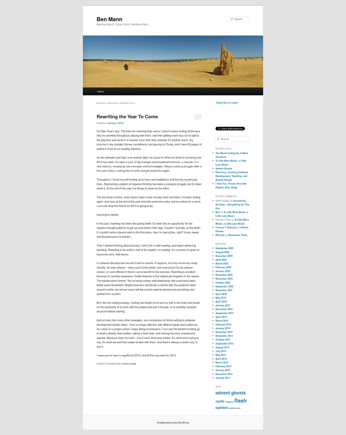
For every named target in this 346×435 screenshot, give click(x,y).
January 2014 (223, 328)
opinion (222, 407)
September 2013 (224, 343)
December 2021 (224, 290)
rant (238, 408)
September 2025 (224, 248)
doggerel (229, 401)
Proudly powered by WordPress (173, 422)
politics (232, 408)
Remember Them (237, 235)
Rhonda (220, 235)
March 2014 (222, 320)
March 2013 (222, 362)
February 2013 (223, 366)
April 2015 (221, 301)
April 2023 (221, 259)
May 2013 (221, 355)
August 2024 (222, 252)
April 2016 (221, 294)
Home (100, 91)
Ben (218, 212)
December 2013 (224, 332)
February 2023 (223, 267)
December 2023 (224, 256)
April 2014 (221, 316)
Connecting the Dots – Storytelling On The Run (232, 204)
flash (240, 400)
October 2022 (223, 282)
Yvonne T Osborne (226, 227)
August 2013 (222, 347)
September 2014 (224, 313)
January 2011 (223, 377)
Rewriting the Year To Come (127, 116)
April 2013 (221, 358)
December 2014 (224, 309)
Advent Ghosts (224, 168)
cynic (220, 401)
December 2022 (224, 274)
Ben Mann (109, 19)
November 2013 (224, 335)
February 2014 (223, 324)
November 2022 (224, 278)
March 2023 (222, 263)
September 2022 (224, 286)
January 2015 (223, 305)
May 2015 (221, 297)
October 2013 (223, 339)
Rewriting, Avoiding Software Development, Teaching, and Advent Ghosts (232, 175)
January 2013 (223, 370)
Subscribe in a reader (227, 102)
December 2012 (224, 374)
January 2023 (223, 271)
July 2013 (221, 351)
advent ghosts (231, 392)
